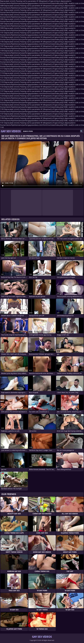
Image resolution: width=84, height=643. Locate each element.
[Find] (81, 131)
